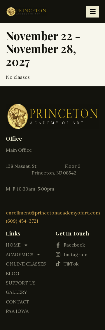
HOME (13, 245)
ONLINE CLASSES (26, 264)
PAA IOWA (17, 311)
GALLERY (16, 292)
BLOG (12, 273)
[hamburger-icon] (92, 12)
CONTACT (17, 302)
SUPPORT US (21, 283)
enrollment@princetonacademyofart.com (53, 213)
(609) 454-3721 (22, 221)
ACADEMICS (19, 254)
